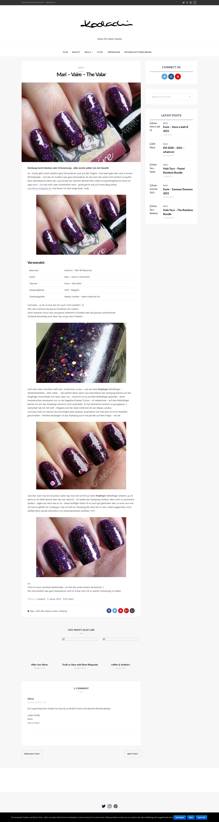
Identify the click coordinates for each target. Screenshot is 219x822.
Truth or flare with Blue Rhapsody (80, 665)
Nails (88, 52)
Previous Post (32, 754)
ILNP (38, 611)
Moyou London (51, 611)
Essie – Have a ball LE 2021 (175, 129)
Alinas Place (33, 722)
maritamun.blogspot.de (39, 188)
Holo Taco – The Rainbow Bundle (178, 212)
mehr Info (201, 817)
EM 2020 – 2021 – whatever (173, 150)
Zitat (100, 52)
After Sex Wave (39, 665)
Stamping (63, 611)
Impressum (50, 2)
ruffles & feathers (120, 665)
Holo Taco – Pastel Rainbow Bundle (174, 170)
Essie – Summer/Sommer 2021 (178, 191)
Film (65, 52)
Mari (42, 611)
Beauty (76, 52)
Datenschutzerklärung (33, 2)
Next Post (132, 754)
